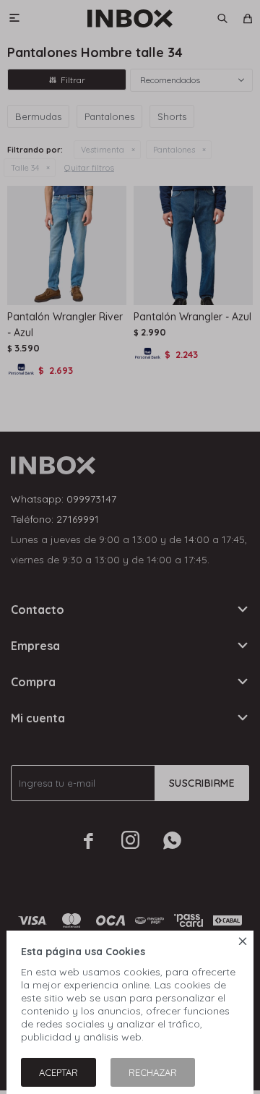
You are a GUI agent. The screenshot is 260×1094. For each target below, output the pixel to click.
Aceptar (58, 1072)
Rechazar (153, 1072)
